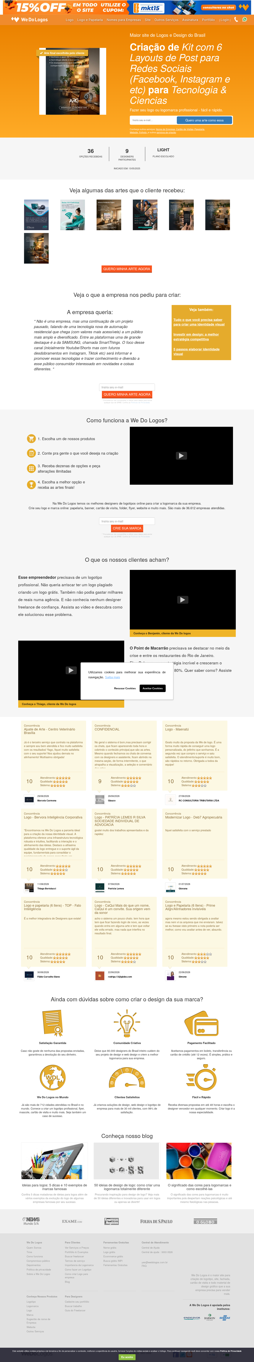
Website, (134, 132)
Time (29, 1252)
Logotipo (31, 1301)
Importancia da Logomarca (79, 1265)
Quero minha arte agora (126, 268)
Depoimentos (34, 1265)
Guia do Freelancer (75, 1310)
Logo (69, 20)
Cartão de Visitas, (185, 129)
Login (225, 20)
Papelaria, (199, 129)
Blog (67, 1281)
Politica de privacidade (39, 1269)
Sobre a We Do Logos (38, 1274)
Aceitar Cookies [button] (153, 688)
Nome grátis (109, 1247)
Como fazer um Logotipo (78, 1269)
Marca (30, 1315)
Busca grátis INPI (113, 1260)
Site (148, 20)
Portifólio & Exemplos (76, 1252)
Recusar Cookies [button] (125, 688)
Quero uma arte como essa (204, 120)
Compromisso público (38, 1260)
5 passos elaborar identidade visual (196, 351)
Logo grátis (109, 1252)
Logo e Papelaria (90, 20)
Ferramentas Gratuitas (115, 1265)
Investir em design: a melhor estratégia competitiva (196, 337)
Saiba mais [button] (112, 677)
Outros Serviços (167, 20)
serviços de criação (166, 132)
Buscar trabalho (73, 1306)
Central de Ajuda (151, 1247)
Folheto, (143, 132)
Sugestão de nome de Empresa (38, 1320)
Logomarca (32, 1306)
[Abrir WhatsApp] (9, 1352)
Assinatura (190, 20)
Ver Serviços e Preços (77, 1247)
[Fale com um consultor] (246, 19)
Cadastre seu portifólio (77, 1301)
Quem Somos (34, 1247)
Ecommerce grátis (113, 1256)
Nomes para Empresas (124, 20)
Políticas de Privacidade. (140, 402)
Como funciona (35, 1256)
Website (31, 1327)
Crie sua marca (127, 528)
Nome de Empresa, (166, 129)
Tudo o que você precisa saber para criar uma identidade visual (199, 322)
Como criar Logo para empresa (76, 1275)
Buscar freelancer (74, 1256)
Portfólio (208, 20)
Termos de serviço (75, 1260)
